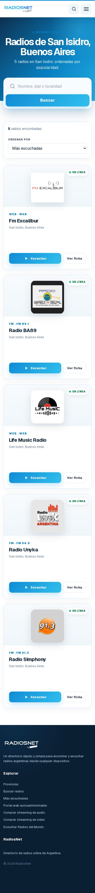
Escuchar (39, 258)
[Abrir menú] (86, 9)
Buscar (47, 100)
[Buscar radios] (73, 9)
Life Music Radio (28, 440)
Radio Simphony (27, 659)
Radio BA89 (23, 330)
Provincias (11, 784)
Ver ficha (74, 258)
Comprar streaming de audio (24, 812)
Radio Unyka (23, 549)
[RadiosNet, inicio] (18, 8)
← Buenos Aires (47, 32)
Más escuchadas (15, 798)
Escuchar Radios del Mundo (23, 827)
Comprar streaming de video (24, 820)
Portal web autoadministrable (25, 805)
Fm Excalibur (23, 221)
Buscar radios (13, 791)
